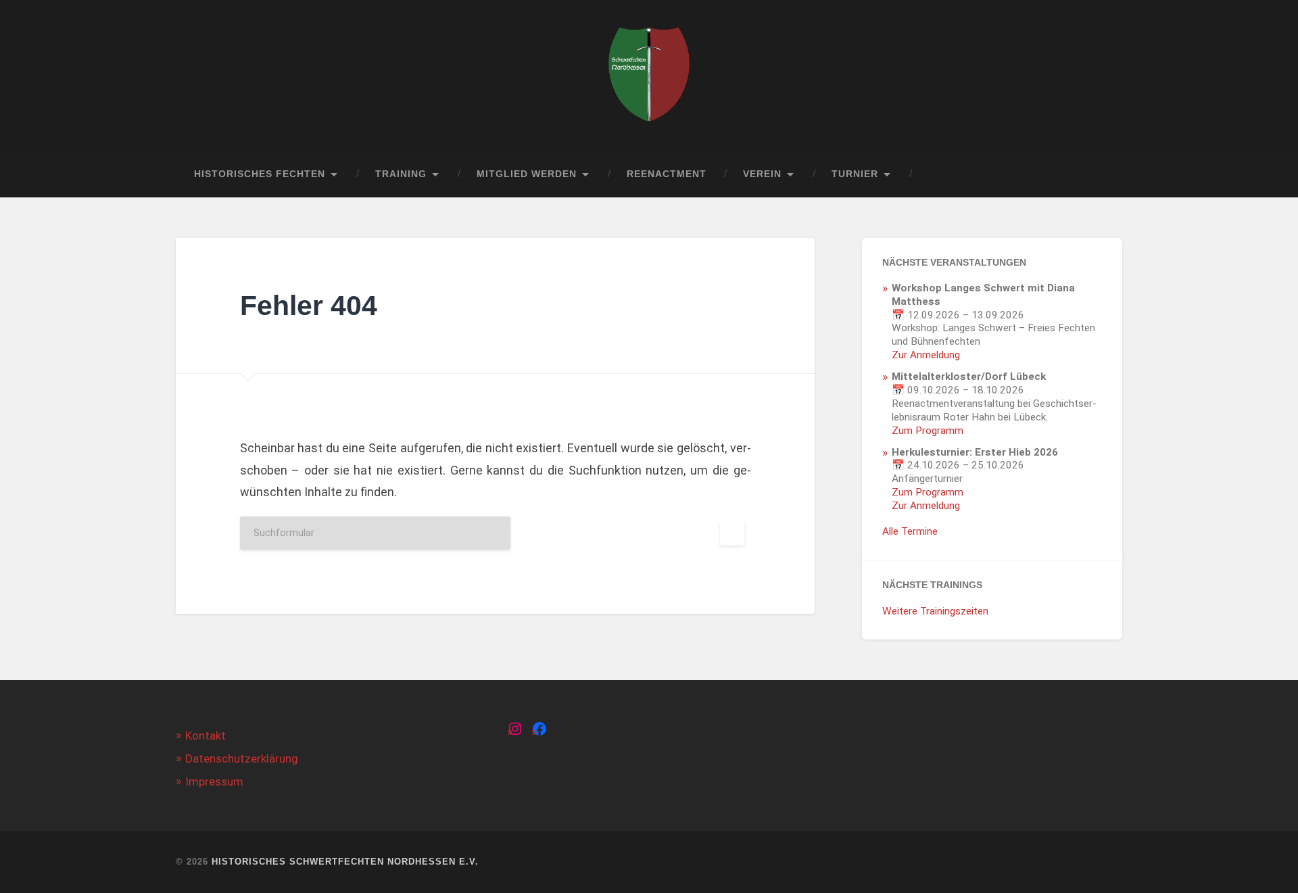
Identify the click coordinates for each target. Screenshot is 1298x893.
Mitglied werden (527, 174)
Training (401, 174)
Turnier (855, 174)
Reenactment (666, 174)
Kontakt (205, 735)
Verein (762, 174)
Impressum (214, 781)
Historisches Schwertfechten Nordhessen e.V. (345, 861)
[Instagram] (515, 729)
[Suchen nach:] (495, 533)
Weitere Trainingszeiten (935, 611)
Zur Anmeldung (926, 355)
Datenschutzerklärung (241, 758)
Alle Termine (910, 531)
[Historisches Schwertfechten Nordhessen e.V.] (649, 75)
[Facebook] (539, 729)
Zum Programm (927, 431)
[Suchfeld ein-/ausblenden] (1099, 174)
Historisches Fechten (259, 174)
